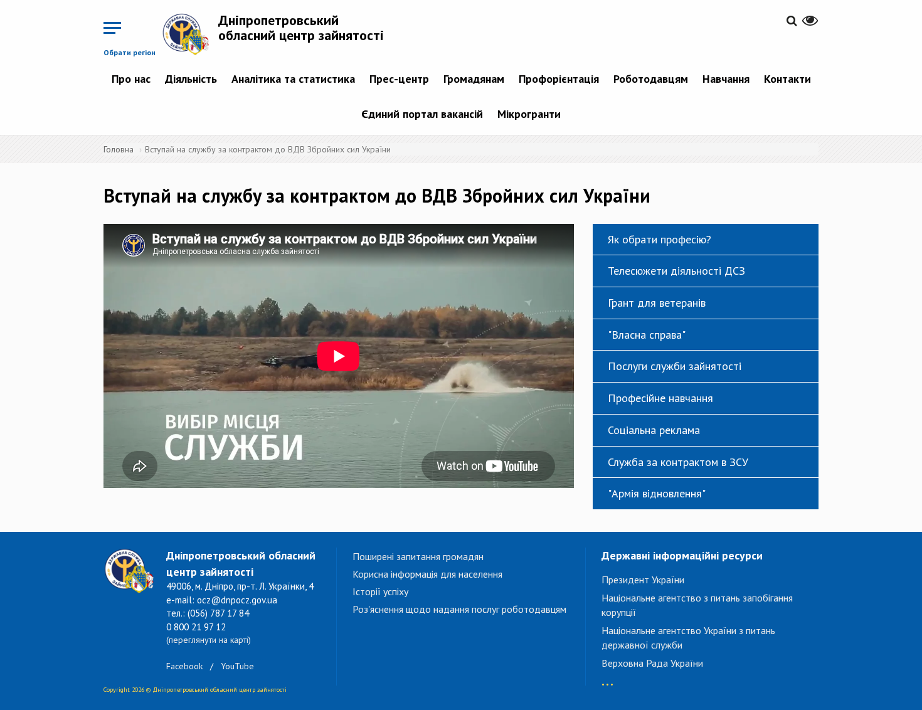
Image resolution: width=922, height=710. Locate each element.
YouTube (237, 666)
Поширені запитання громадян (418, 556)
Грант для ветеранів (657, 302)
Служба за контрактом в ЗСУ (678, 462)
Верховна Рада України (652, 663)
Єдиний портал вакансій (422, 114)
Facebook (184, 666)
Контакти (787, 79)
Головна (118, 149)
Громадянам (473, 79)
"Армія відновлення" (657, 493)
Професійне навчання (660, 398)
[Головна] (190, 34)
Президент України (642, 579)
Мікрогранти (529, 114)
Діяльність (191, 79)
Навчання (726, 79)
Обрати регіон (129, 52)
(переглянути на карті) (208, 639)
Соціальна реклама (654, 430)
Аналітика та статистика (293, 79)
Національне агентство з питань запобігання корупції (697, 604)
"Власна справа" (647, 334)
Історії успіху (380, 591)
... (607, 678)
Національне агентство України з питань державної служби (688, 637)
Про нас (131, 79)
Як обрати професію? (659, 239)
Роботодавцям (650, 79)
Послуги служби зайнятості (674, 366)
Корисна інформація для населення (427, 574)
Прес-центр (399, 79)
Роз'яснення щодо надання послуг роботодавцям (459, 609)
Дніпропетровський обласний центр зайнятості (301, 27)
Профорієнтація (559, 79)
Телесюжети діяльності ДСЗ (676, 270)
